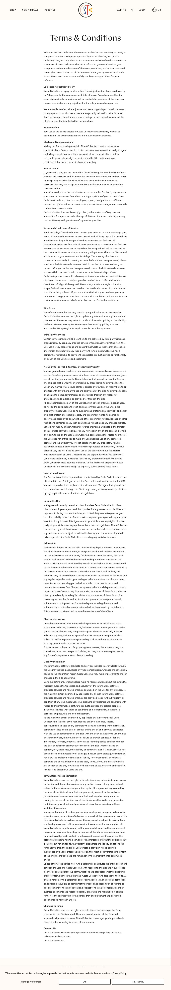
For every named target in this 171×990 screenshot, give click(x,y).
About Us (50, 10)
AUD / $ (121, 10)
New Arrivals (30, 10)
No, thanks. (138, 981)
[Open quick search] (132, 10)
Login (142, 10)
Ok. (84, 981)
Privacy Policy (119, 973)
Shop (13, 10)
